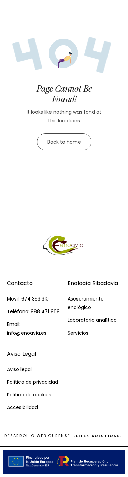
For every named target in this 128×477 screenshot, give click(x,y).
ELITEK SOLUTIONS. (98, 435)
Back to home (64, 141)
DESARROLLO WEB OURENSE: (38, 435)
